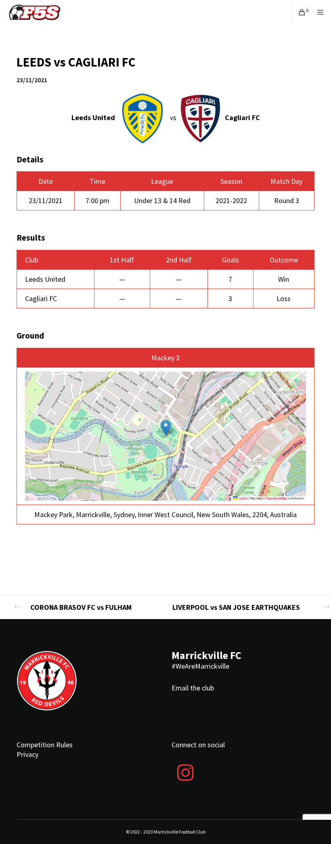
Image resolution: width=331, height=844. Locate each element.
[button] (166, 428)
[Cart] (298, 12)
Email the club (193, 687)
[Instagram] (185, 771)
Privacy (27, 754)
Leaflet (242, 498)
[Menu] (317, 12)
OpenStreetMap (276, 498)
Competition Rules (45, 744)
